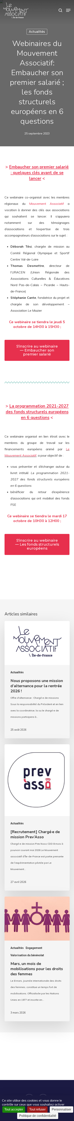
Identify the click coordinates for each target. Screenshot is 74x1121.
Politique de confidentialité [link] (37, 1115)
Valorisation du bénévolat (27, 955)
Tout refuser (37, 1109)
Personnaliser (61, 1109)
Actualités (37, 32)
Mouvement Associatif (46, 204)
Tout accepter (13, 1109)
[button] (68, 10)
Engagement (34, 947)
